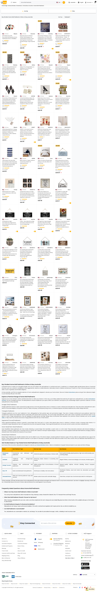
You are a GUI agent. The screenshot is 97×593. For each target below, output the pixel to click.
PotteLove (15, 362)
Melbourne (68, 541)
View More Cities (69, 558)
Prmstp (15, 189)
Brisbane (67, 543)
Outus (15, 158)
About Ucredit (21, 551)
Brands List (20, 541)
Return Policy (21, 546)
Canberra (67, 553)
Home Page (4, 5)
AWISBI (33, 158)
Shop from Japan (23, 583)
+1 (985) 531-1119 (87, 557)
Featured (67, 17)
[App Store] (85, 564)
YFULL (16, 277)
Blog (19, 555)
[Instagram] (82, 587)
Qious (69, 189)
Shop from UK (14, 583)
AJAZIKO (15, 307)
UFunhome (67, 277)
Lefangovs (14, 335)
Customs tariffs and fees (8, 553)
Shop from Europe (77, 583)
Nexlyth (68, 219)
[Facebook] (80, 587)
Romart (15, 96)
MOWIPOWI (32, 362)
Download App (21, 538)
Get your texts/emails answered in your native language (88, 545)
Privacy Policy (47, 587)
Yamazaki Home (7, 476)
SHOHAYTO (32, 189)
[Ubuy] (4, 2)
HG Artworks (32, 335)
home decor (72, 392)
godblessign (50, 277)
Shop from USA (5, 583)
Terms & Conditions (37, 587)
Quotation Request (7, 543)
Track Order (5, 551)
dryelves (51, 96)
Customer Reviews (22, 543)
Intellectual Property (7, 546)
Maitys (33, 65)
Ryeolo (68, 158)
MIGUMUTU (32, 247)
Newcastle (68, 555)
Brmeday (50, 33)
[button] (72, 2)
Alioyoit (51, 335)
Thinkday (15, 65)
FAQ (19, 548)
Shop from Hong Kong (35, 583)
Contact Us (5, 541)
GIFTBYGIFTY (67, 33)
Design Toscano (7, 465)
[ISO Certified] (15, 576)
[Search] (64, 2)
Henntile (15, 219)
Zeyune (68, 65)
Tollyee (33, 277)
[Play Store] (85, 568)
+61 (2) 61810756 (87, 553)
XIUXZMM (68, 307)
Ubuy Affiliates (21, 558)
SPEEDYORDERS (49, 307)
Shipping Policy (5, 555)
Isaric (16, 247)
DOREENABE (32, 307)
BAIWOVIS (50, 127)
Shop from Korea (46, 583)
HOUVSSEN (67, 362)
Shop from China (56, 583)
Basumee (33, 33)
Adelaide (67, 548)
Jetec (51, 158)
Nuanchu (68, 96)
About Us (4, 538)
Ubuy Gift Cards (22, 553)
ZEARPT (33, 127)
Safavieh (5, 459)
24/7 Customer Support (89, 540)
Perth (66, 546)
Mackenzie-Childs (6, 453)
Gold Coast (68, 551)
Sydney (67, 538)
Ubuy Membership (6, 560)
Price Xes (50, 362)
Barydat (51, 65)
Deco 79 (5, 471)
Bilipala (15, 33)
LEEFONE (33, 96)
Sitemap (4, 548)
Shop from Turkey (66, 583)
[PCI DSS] (5, 576)
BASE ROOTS (67, 127)
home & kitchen (41, 445)
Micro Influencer (6, 558)
